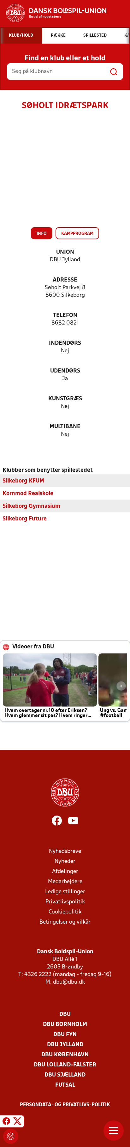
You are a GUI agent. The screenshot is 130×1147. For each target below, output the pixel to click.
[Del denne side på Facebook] (6, 1122)
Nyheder (65, 861)
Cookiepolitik (65, 912)
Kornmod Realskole (28, 493)
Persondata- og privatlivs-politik (65, 1105)
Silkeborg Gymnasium (31, 506)
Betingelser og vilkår (65, 922)
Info (42, 234)
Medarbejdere (65, 881)
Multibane (65, 426)
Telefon (65, 315)
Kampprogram (77, 234)
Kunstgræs (65, 399)
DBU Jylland (65, 1044)
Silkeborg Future (25, 519)
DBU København (65, 1055)
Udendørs (65, 371)
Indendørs (65, 343)
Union (65, 252)
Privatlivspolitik (65, 902)
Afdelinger (65, 871)
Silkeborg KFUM (23, 481)
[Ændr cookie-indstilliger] (10, 1136)
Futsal (65, 1085)
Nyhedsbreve (65, 851)
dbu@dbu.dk (69, 982)
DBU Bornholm (65, 1024)
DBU (65, 1014)
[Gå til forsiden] (53, 13)
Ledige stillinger (65, 892)
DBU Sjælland (65, 1075)
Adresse (65, 280)
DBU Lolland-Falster (65, 1065)
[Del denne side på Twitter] (17, 1122)
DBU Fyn (65, 1034)
